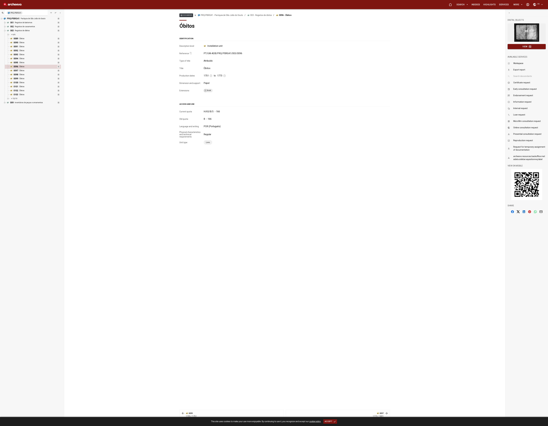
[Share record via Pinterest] (529, 212)
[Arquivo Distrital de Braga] (12, 5)
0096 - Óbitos (285, 15)
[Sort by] (51, 13)
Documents (186, 15)
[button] (461, 4)
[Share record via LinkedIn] (524, 212)
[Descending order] (55, 13)
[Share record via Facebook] (512, 212)
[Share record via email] (541, 212)
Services (504, 4)
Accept (328, 421)
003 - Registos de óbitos (261, 15)
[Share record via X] (518, 212)
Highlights (489, 4)
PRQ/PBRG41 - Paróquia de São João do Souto (222, 15)
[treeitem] (36, 67)
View (524, 46)
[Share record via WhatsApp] (535, 212)
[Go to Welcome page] (450, 4)
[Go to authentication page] (528, 4)
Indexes (476, 4)
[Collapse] (60, 13)
